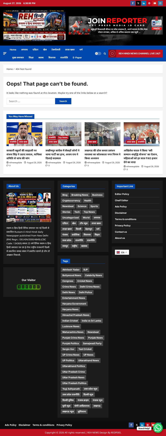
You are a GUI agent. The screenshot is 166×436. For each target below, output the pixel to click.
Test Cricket (85, 349)
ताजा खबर (70, 49)
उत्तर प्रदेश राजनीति (70, 394)
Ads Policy (121, 206)
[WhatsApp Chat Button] (158, 428)
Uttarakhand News (88, 360)
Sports (94, 206)
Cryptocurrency (71, 200)
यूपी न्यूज (66, 405)
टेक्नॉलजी (56, 49)
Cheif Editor (121, 200)
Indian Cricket (70, 320)
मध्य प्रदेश (66, 240)
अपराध (24, 49)
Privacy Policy (122, 225)
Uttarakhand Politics (73, 366)
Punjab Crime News (73, 337)
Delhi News (68, 292)
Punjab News (95, 337)
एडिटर (35, 49)
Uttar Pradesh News (73, 377)
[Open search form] (105, 53)
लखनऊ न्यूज (68, 411)
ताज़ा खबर (67, 228)
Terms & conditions (125, 219)
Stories (66, 211)
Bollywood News (71, 275)
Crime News (69, 286)
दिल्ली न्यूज (88, 394)
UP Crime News (70, 354)
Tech (77, 211)
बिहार (97, 234)
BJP (85, 269)
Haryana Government (74, 303)
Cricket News (84, 281)
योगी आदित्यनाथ (81, 405)
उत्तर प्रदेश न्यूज (90, 388)
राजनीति (64, 57)
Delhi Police (85, 292)
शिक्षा (31, 57)
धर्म (81, 49)
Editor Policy (122, 194)
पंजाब (65, 234)
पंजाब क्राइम (83, 400)
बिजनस (51, 57)
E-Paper (77, 57)
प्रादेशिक (76, 234)
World (86, 217)
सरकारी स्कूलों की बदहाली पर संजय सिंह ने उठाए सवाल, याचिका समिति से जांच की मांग (24, 154)
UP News (88, 354)
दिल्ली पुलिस (68, 400)
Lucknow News (70, 326)
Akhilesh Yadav (70, 269)
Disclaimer (121, 212)
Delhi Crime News (90, 286)
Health (87, 200)
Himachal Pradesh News (75, 315)
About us (120, 238)
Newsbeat (68, 206)
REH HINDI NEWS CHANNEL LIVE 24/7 (139, 53)
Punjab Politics (70, 343)
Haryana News (70, 309)
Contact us (121, 231)
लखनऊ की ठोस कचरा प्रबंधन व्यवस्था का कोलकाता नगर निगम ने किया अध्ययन (102, 154)
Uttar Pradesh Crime (73, 371)
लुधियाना (82, 411)
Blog (64, 194)
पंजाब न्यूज (97, 400)
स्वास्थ (41, 57)
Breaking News (79, 194)
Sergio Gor (68, 349)
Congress (67, 281)
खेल (45, 49)
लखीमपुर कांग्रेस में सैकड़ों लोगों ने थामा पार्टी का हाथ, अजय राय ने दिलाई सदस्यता (62, 154)
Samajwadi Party (92, 343)
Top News (63, 137)
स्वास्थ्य (84, 246)
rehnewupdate (15, 162)
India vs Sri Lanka (91, 320)
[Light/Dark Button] (98, 53)
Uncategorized (70, 217)
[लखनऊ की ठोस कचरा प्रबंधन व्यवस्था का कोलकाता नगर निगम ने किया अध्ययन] (102, 134)
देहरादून (88, 228)
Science (82, 206)
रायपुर (65, 246)
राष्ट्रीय (74, 246)
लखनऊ (97, 405)
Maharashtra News (72, 332)
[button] (4, 53)
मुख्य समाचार (18, 57)
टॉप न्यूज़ (84, 223)
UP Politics (68, 360)
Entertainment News (73, 298)
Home (13, 49)
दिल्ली (78, 228)
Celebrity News (93, 275)
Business (97, 194)
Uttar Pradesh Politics (74, 383)
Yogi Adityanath (71, 388)
